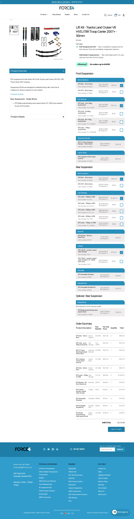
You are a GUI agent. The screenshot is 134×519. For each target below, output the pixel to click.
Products (43, 14)
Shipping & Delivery (104, 475)
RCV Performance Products (78, 494)
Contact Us (85, 14)
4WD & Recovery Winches (47, 481)
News (76, 14)
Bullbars (41, 478)
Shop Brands (56, 14)
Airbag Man (72, 469)
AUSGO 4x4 (72, 472)
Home (11, 19)
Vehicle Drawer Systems (47, 491)
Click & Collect (103, 478)
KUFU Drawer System (76, 481)
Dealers (67, 14)
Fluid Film (72, 478)
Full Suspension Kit (101, 48)
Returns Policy (103, 481)
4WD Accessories (45, 497)
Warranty (101, 485)
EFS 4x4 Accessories (76, 475)
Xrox (70, 501)
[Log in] (124, 15)
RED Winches (73, 498)
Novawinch (72, 485)
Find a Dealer (102, 488)
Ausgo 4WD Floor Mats (61, 2)
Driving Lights (43, 494)
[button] (37, 71)
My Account (102, 494)
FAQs (100, 472)
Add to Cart (116, 429)
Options (79, 44)
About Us (101, 491)
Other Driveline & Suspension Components (48, 473)
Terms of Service (92, 512)
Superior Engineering (75, 488)
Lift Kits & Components (47, 469)
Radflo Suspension (75, 491)
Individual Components (101, 56)
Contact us (102, 469)
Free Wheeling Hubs (45, 484)
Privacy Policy (103, 512)
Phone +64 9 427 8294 (21, 464)
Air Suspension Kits (45, 488)
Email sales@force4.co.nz (23, 467)
